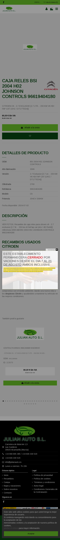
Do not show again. (51, 249)
